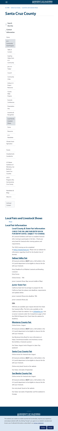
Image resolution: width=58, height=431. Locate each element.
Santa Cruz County (15, 7)
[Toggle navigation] (6, 2)
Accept (50, 427)
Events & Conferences (10, 101)
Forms (9, 127)
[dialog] (29, 423)
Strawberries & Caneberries (10, 155)
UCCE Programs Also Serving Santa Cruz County (10, 181)
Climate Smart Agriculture (10, 143)
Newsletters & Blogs (10, 192)
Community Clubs (10, 78)
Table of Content (9, 51)
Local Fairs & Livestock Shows (10, 121)
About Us (8, 197)
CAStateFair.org (38, 311)
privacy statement (38, 423)
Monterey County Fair (22, 322)
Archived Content (8, 204)
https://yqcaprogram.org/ (21, 250)
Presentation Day (10, 107)
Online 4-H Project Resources (10, 85)
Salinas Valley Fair (19, 258)
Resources (10, 131)
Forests (8, 150)
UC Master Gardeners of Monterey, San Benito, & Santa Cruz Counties (10, 168)
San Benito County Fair (22, 373)
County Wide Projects (9, 94)
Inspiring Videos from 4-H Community (10, 59)
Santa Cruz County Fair (22, 351)
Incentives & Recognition (10, 114)
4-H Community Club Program (10, 43)
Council (9, 73)
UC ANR (7, 7)
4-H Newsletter (10, 136)
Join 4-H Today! (9, 68)
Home (8, 37)
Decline (43, 427)
